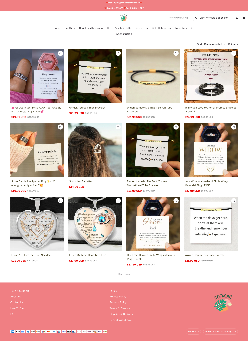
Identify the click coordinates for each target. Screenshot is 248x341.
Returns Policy (118, 302)
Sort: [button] (209, 44)
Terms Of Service (120, 308)
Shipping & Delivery (121, 314)
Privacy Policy (118, 296)
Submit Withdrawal (121, 320)
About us (15, 296)
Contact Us (16, 302)
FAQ (12, 314)
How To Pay (17, 308)
